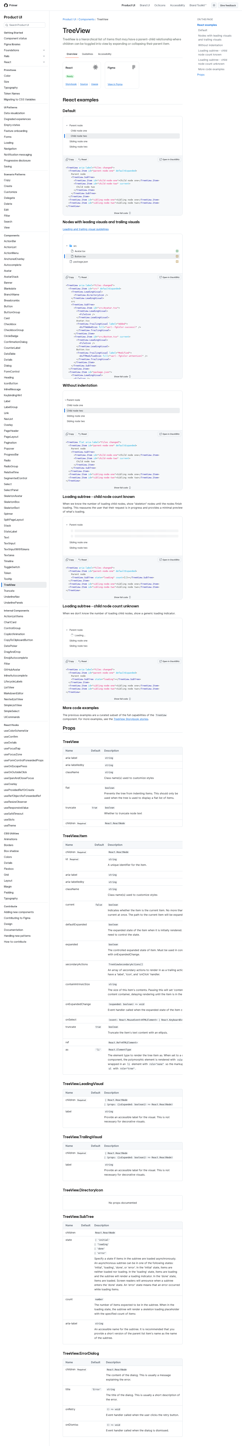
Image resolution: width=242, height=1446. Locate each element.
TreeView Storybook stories (131, 719)
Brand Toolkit (197, 5)
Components (11, 235)
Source (84, 84)
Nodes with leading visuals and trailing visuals (101, 221)
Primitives (10, 70)
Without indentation (80, 385)
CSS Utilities (11, 833)
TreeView (102, 19)
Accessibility (177, 5)
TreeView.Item (75, 835)
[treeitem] (123, 136)
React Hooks (11, 725)
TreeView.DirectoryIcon (83, 1190)
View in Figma (115, 84)
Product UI (128, 5)
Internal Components (16, 610)
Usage (94, 84)
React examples (80, 99)
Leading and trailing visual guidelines (86, 229)
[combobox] (27, 25)
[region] (123, 959)
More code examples (81, 707)
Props (69, 728)
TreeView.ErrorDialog (81, 1353)
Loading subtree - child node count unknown (101, 606)
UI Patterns (10, 107)
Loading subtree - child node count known (99, 496)
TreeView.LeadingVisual (83, 1083)
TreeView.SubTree (78, 1216)
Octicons (159, 5)
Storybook (71, 84)
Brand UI (145, 5)
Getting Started (13, 32)
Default (69, 110)
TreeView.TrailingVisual (82, 1136)
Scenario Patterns (14, 174)
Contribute (10, 906)
